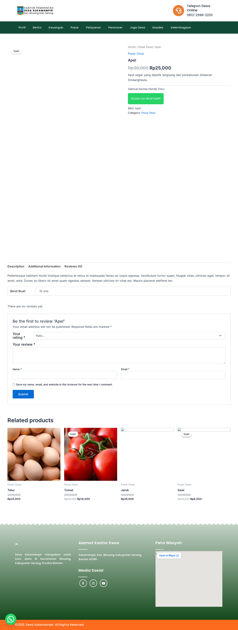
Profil (22, 27)
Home (132, 47)
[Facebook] (83, 583)
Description (15, 266)
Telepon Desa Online (198, 8)
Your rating (19, 335)
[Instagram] (93, 583)
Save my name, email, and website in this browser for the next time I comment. (64, 384)
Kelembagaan (181, 27)
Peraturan (115, 27)
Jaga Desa (137, 27)
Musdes (157, 27)
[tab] (15, 266)
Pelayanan (93, 27)
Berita (37, 27)
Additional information (44, 266)
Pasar (75, 27)
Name (17, 369)
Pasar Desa (145, 47)
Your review (24, 344)
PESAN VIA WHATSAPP (146, 98)
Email (125, 369)
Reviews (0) (73, 266)
